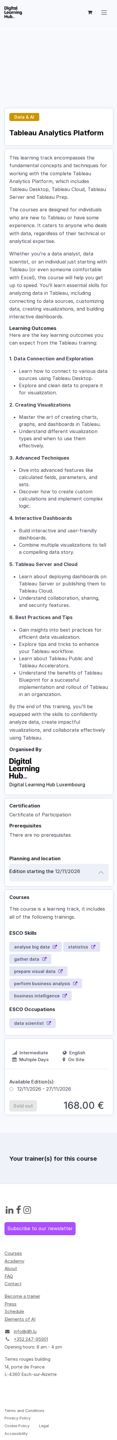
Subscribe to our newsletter (40, 1228)
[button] (23, 1106)
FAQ (8, 1276)
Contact (13, 1283)
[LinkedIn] (9, 1210)
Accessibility (16, 1433)
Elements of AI (19, 1319)
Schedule (14, 1311)
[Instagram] (27, 1210)
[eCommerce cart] (90, 12)
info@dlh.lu (25, 1331)
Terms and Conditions (24, 1410)
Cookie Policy (16, 1426)
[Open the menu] (104, 12)
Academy (14, 1261)
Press (10, 1304)
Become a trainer (22, 1296)
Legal (44, 1426)
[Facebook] (18, 1210)
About (10, 1268)
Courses (13, 1253)
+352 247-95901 (31, 1339)
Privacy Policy (17, 1418)
